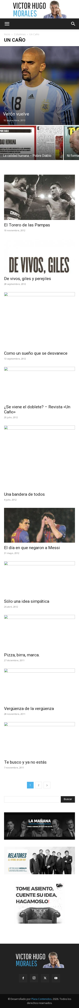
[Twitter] (45, 978)
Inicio (7, 34)
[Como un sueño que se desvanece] (39, 320)
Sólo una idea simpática (26, 601)
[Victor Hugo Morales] (39, 9)
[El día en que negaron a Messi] (39, 525)
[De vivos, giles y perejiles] (39, 256)
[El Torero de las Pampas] (39, 197)
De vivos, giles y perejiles (27, 278)
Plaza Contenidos (41, 999)
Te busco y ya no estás (25, 762)
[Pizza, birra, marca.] (39, 632)
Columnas (20, 34)
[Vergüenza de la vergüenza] (39, 685)
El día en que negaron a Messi (32, 547)
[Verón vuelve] (39, 85)
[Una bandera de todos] (39, 457)
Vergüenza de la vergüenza (29, 708)
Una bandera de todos (24, 494)
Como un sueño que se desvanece (35, 353)
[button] (6, 23)
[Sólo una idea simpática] (39, 578)
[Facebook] (23, 978)
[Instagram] (34, 978)
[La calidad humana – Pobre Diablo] (31, 149)
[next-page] (47, 785)
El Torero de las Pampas (27, 225)
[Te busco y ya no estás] (39, 739)
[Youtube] (56, 978)
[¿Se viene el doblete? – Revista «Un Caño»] (39, 384)
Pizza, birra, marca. (22, 655)
